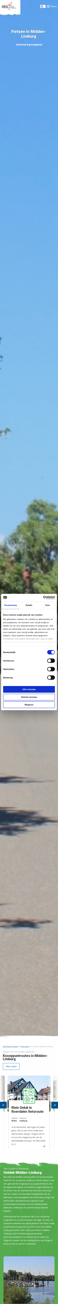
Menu (54, 6)
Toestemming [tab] (10, 605)
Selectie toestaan (29, 697)
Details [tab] (29, 605)
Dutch (43, 7)
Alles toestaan (29, 689)
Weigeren (29, 705)
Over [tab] (47, 605)
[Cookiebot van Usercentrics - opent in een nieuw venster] (43, 597)
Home (10, 6)
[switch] (51, 661)
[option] (29, 1109)
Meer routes (11, 1066)
